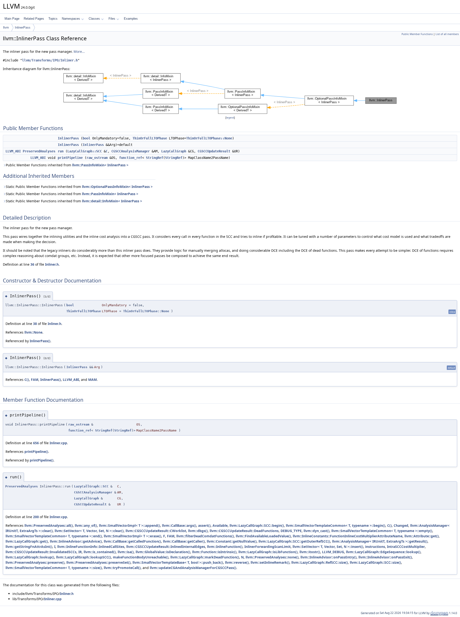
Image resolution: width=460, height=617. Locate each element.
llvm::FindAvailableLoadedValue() (263, 536)
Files (112, 18)
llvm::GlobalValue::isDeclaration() (163, 552)
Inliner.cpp (58, 443)
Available (220, 525)
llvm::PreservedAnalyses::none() (272, 557)
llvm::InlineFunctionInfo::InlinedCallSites (90, 546)
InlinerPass (22, 27)
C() (26, 379)
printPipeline (70, 158)
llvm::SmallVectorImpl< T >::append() (129, 525)
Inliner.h (52, 264)
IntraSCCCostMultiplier (406, 546)
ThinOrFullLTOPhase (149, 138)
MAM (92, 379)
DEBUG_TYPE (291, 530)
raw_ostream (97, 158)
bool (86, 138)
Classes (94, 18)
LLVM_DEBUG (333, 552)
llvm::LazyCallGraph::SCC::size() (375, 562)
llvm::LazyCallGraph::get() (27, 541)
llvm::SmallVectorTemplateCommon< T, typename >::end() (54, 536)
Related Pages (34, 18)
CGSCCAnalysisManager (130, 151)
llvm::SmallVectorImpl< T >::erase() (132, 536)
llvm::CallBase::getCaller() (184, 541)
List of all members (447, 34)
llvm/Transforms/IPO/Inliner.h (50, 60)
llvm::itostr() (309, 552)
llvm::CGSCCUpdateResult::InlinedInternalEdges (165, 546)
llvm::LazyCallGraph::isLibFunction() (268, 552)
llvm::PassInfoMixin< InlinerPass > (100, 165)
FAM (34, 379)
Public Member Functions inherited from (67, 165)
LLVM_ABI (13, 151)
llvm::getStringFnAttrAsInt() (29, 546)
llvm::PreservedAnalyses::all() (48, 525)
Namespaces (71, 18)
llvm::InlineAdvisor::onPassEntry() (328, 557)
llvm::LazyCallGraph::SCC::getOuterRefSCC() (294, 541)
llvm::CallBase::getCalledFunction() (132, 541)
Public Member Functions (417, 34)
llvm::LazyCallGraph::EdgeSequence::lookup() (383, 552)
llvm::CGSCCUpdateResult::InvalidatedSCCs (41, 552)
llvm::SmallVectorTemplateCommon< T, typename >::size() (54, 567)
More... (79, 51)
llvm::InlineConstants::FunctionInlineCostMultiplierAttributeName (347, 536)
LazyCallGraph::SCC (84, 151)
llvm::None (33, 332)
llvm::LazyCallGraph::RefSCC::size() (319, 562)
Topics (53, 18)
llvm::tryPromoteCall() (122, 567)
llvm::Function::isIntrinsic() (214, 552)
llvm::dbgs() (198, 530)
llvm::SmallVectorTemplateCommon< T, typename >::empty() (381, 530)
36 (32, 264)
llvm (6, 27)
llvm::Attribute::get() (421, 536)
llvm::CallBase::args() (179, 525)
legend (230, 117)
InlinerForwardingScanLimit (267, 546)
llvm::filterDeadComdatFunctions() (205, 536)
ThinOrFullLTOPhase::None (209, 138)
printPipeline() (36, 451)
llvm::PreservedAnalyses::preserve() (35, 562)
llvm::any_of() (86, 525)
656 (36, 443)
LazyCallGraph (173, 151)
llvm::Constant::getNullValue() (232, 541)
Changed (401, 525)
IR (80, 552)
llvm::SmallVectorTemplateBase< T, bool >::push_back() (177, 562)
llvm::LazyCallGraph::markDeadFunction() (204, 557)
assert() (204, 525)
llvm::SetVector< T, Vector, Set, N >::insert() (328, 546)
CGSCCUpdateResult (214, 151)
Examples (131, 18)
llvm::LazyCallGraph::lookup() (30, 557)
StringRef (154, 158)
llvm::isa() (126, 552)
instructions (375, 546)
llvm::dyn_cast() (316, 530)
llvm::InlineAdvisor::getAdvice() (76, 541)
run (60, 151)
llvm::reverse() (237, 562)
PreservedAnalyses (39, 151)
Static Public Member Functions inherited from (79, 186)
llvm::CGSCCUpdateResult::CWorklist (156, 530)
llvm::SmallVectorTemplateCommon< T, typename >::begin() (335, 525)
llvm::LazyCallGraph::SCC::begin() (257, 525)
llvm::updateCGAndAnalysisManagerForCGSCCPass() (193, 567)
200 (36, 517)
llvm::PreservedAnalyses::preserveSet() (98, 562)
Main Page (12, 18)
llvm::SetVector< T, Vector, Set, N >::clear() (89, 530)
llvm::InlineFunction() (224, 546)
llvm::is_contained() (100, 552)
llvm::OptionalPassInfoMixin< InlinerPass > (117, 186)
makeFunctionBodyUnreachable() (140, 557)
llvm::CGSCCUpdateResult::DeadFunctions (244, 530)
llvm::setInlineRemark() (270, 562)
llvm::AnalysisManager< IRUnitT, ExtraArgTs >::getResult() (379, 541)
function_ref (130, 158)
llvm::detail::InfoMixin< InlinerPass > (112, 201)
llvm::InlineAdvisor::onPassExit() (385, 557)
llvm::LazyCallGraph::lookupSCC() (83, 557)
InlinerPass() (40, 341)
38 (35, 323)
